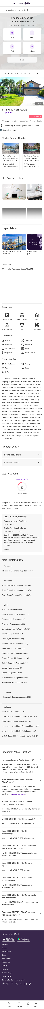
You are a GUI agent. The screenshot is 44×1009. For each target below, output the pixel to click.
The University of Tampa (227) (13, 711)
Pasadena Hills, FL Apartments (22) (15, 653)
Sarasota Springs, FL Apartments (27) (16, 629)
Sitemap (4, 966)
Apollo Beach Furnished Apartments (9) (16, 595)
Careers (4, 948)
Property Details (36, 121)
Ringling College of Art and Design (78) (16, 721)
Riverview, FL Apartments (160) (13, 624)
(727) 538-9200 (7, 112)
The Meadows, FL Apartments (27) (15, 643)
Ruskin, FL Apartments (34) (12, 609)
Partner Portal (6, 976)
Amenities (24, 121)
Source (6, 549)
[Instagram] (25, 983)
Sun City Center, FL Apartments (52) (15, 614)
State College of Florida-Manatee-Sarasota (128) (20, 736)
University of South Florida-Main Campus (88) (19, 731)
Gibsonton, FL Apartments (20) (13, 619)
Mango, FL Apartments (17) (12, 668)
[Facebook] (12, 983)
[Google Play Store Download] (23, 941)
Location (15, 121)
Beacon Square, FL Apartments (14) (15, 658)
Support (4, 955)
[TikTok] (29, 983)
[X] (16, 983)
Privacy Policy (6, 958)
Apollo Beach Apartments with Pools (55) (17, 590)
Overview (5, 121)
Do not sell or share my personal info (13, 980)
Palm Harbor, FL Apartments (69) (14, 682)
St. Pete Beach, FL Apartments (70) (15, 677)
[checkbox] (12, 34)
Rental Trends (6, 951)
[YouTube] (21, 983)
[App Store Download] (8, 941)
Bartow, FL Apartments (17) (12, 673)
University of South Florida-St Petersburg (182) (19, 716)
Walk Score (21, 479)
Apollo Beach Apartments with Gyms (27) (17, 585)
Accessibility (6, 973)
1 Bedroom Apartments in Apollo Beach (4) (18, 571)
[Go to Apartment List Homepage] (22, 3)
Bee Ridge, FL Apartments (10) (13, 648)
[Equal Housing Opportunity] (3, 983)
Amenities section (18, 794)
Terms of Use (6, 962)
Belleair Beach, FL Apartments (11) (15, 663)
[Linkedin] (7, 983)
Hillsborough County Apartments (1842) (16, 697)
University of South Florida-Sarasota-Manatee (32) (20, 726)
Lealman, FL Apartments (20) (13, 638)
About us (5, 944)
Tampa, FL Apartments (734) (12, 634)
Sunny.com (5, 969)
